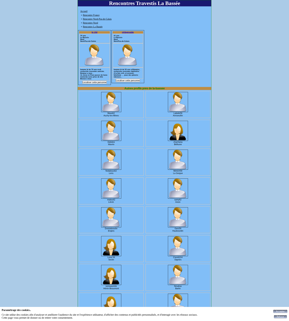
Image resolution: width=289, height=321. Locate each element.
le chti (94, 32)
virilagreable (128, 32)
